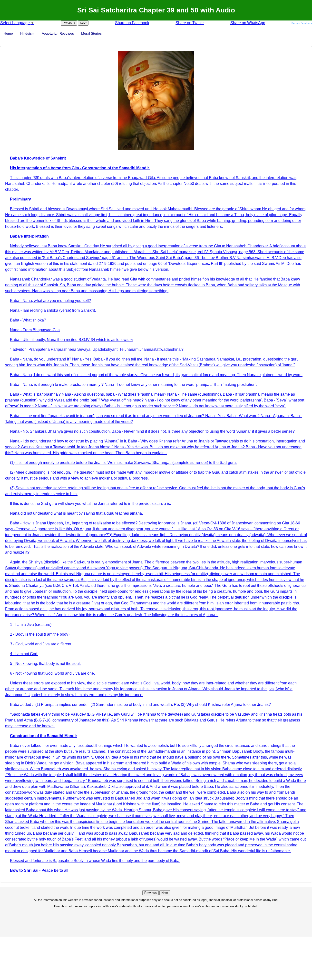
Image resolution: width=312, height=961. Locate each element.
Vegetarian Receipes (58, 33)
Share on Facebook (132, 23)
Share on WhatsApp (247, 23)
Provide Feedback (302, 23)
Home (8, 33)
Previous (69, 23)
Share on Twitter (190, 23)
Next (83, 23)
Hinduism (27, 33)
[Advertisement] (156, 922)
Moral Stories (91, 33)
